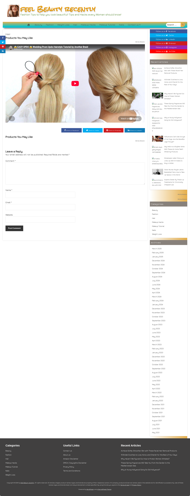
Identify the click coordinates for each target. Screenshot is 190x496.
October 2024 (157, 269)
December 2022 (158, 357)
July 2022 (156, 377)
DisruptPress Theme (104, 489)
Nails (121, 25)
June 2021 (156, 429)
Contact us (133, 25)
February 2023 (158, 349)
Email (8, 202)
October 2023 (157, 317)
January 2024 (157, 305)
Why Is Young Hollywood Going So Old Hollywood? (140, 470)
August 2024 (157, 277)
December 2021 (158, 404)
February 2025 (158, 253)
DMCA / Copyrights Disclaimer (75, 463)
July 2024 (156, 281)
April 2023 (156, 341)
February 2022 (158, 396)
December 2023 (158, 309)
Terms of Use (124, 485)
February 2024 (158, 301)
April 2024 (156, 293)
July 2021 (156, 424)
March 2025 (157, 249)
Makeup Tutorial (107, 25)
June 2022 (156, 381)
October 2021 (157, 412)
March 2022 (157, 393)
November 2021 (158, 409)
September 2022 (158, 369)
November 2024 (158, 265)
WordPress (90, 489)
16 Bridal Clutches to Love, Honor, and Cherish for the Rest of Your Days (149, 455)
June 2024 (156, 285)
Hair (75, 25)
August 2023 (157, 325)
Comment (10, 161)
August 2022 (157, 373)
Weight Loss (63, 25)
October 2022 (157, 364)
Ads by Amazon (140, 42)
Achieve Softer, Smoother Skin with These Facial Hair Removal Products (149, 451)
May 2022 (156, 384)
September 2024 (158, 273)
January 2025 (157, 257)
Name (8, 190)
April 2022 (156, 389)
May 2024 (156, 289)
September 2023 (158, 321)
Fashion (50, 25)
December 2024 (158, 261)
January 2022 (157, 401)
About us (66, 455)
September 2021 (158, 416)
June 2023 (156, 333)
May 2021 (156, 432)
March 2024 (156, 297)
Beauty (38, 25)
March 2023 (157, 344)
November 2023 (158, 313)
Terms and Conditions (71, 471)
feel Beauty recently (57, 9)
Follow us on (166, 31)
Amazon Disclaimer (70, 459)
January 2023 (157, 353)
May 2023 (156, 337)
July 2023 (156, 329)
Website (9, 215)
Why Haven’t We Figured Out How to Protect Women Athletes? (145, 459)
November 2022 (158, 361)
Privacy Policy (68, 467)
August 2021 (157, 421)
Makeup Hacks (88, 25)
